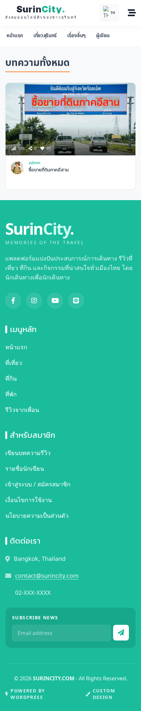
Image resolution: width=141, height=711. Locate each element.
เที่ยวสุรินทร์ (45, 36)
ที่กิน (11, 378)
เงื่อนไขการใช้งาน (28, 500)
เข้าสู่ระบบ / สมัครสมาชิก (37, 484)
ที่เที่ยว (13, 363)
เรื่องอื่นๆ (76, 36)
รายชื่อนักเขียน (24, 468)
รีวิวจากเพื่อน (22, 410)
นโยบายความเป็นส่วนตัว (37, 515)
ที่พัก (11, 394)
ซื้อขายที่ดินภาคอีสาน (49, 169)
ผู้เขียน (102, 36)
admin (34, 163)
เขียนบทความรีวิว (27, 453)
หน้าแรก (15, 36)
